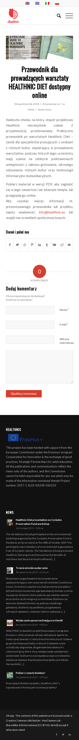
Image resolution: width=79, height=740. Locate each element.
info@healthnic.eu (52, 212)
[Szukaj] (56, 15)
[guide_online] (39, 47)
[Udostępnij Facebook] (10, 245)
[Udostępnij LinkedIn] (39, 245)
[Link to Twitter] (63, 734)
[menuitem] (56, 15)
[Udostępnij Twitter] (17, 245)
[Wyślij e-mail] (69, 245)
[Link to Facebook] (56, 734)
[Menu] (67, 15)
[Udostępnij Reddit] (61, 245)
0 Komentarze (50, 104)
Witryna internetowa (67, 341)
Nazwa (64, 309)
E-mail (64, 324)
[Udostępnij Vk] (54, 245)
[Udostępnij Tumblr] (47, 245)
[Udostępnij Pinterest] (32, 245)
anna (48, 109)
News (31, 109)
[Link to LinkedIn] (69, 734)
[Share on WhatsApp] (25, 245)
